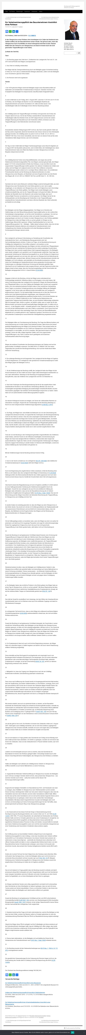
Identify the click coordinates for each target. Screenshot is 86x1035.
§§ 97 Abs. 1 (44, 948)
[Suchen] (79, 53)
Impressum (27, 11)
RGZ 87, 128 (46, 591)
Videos (40, 11)
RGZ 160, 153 (43, 858)
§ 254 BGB (39, 270)
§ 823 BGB (24, 463)
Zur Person (12, 11)
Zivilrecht (20, 1015)
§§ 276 (38, 461)
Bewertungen (19, 11)
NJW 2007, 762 (24, 900)
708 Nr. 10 (52, 948)
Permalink (41, 1017)
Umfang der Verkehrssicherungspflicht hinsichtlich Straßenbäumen (25, 992)
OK (72, 1032)
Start (6, 11)
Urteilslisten (34, 11)
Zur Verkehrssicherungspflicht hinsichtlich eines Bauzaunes (23, 983)
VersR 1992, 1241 (20, 902)
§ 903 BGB (23, 613)
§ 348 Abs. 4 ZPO (47, 404)
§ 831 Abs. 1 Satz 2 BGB (38, 940)
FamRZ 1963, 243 (12, 715)
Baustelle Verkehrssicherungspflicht (38, 1015)
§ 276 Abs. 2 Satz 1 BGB (42, 493)
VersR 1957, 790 (41, 711)
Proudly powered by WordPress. (73, 1028)
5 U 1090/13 (32, 35)
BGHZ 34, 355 (40, 661)
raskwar (21, 26)
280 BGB (43, 461)
